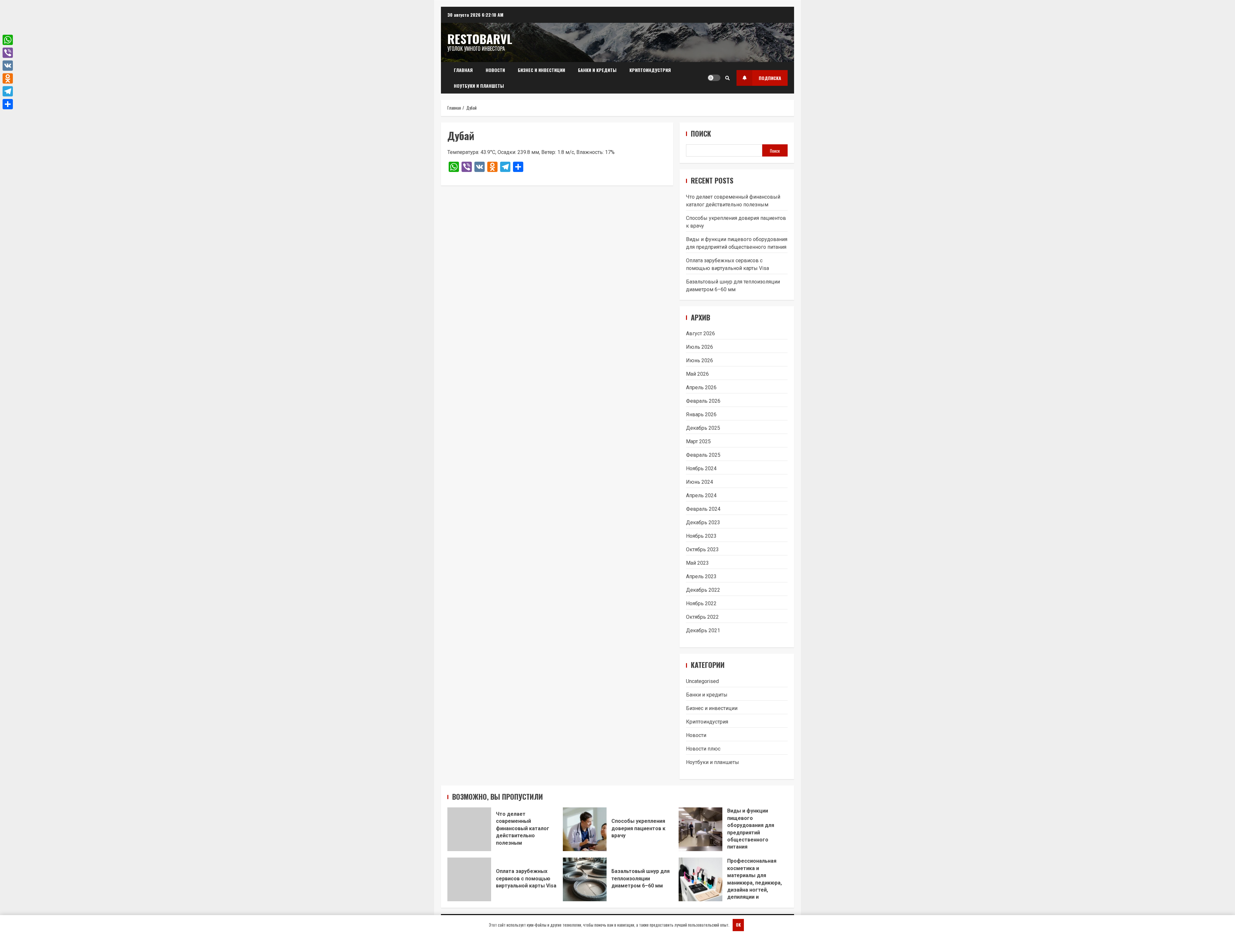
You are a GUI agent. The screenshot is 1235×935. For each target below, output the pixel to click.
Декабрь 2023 (703, 522)
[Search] (727, 78)
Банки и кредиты (597, 70)
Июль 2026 (699, 347)
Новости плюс (703, 749)
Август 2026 (700, 333)
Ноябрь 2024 (701, 468)
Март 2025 (698, 441)
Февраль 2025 (703, 455)
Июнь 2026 (699, 360)
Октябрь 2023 (702, 549)
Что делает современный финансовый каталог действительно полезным (469, 829)
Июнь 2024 (699, 482)
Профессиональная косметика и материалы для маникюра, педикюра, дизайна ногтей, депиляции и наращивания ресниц (700, 879)
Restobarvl (479, 39)
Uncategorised (702, 681)
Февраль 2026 (703, 401)
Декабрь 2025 (703, 428)
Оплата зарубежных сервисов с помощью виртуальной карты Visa (469, 879)
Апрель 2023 (701, 576)
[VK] (7, 65)
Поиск (701, 133)
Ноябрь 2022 (701, 603)
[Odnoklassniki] (7, 78)
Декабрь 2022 (703, 590)
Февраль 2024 (703, 509)
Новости (495, 70)
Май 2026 (697, 374)
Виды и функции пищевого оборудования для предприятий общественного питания (700, 829)
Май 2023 (697, 563)
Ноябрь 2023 (701, 536)
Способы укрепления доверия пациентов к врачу (585, 829)
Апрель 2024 (701, 495)
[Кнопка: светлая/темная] (714, 78)
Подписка (770, 78)
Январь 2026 (701, 414)
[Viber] (7, 52)
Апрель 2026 (701, 387)
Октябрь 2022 (702, 617)
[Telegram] (7, 91)
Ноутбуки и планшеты (479, 85)
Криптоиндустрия (650, 70)
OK (738, 925)
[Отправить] (7, 104)
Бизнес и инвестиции (541, 70)
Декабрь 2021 (703, 630)
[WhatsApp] (7, 39)
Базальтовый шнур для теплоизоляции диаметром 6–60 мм (585, 879)
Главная (463, 70)
